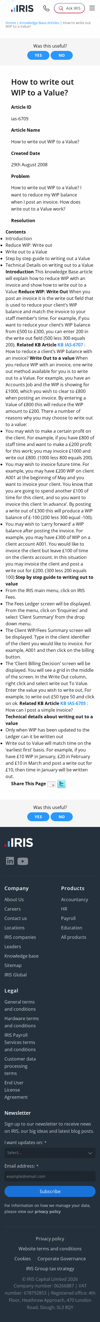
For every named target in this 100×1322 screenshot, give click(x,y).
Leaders (12, 946)
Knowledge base (21, 956)
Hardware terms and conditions (21, 1022)
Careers (12, 909)
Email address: (21, 1166)
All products (73, 937)
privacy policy (48, 1211)
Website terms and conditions (50, 1249)
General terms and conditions (20, 1005)
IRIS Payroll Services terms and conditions (20, 1042)
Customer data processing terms (20, 1066)
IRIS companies (20, 937)
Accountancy (74, 899)
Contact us (15, 918)
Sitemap (13, 965)
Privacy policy (50, 1239)
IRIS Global (15, 975)
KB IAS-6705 (73, 703)
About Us (14, 899)
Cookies (22, 1259)
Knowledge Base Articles (39, 22)
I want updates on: (25, 1142)
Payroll (68, 918)
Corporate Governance (62, 1259)
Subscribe (50, 1191)
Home (11, 22)
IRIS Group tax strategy (50, 1269)
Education (71, 928)
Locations (14, 928)
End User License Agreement (16, 1090)
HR (64, 909)
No (62, 55)
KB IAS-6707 (70, 345)
